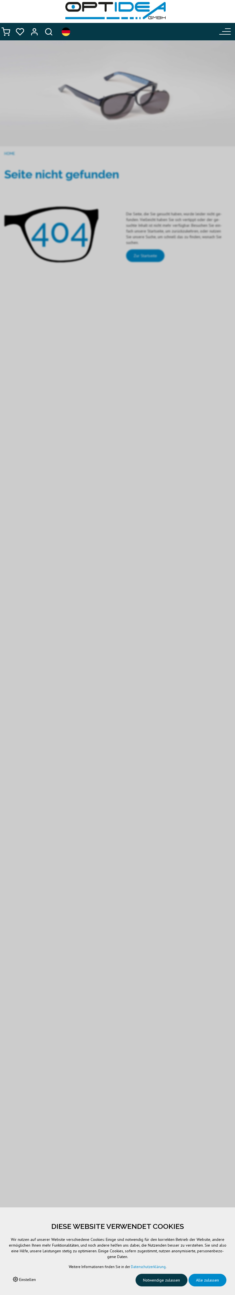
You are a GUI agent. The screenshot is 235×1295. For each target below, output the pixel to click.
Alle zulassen (207, 1280)
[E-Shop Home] (115, 10)
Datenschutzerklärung (148, 1266)
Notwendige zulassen (161, 1280)
